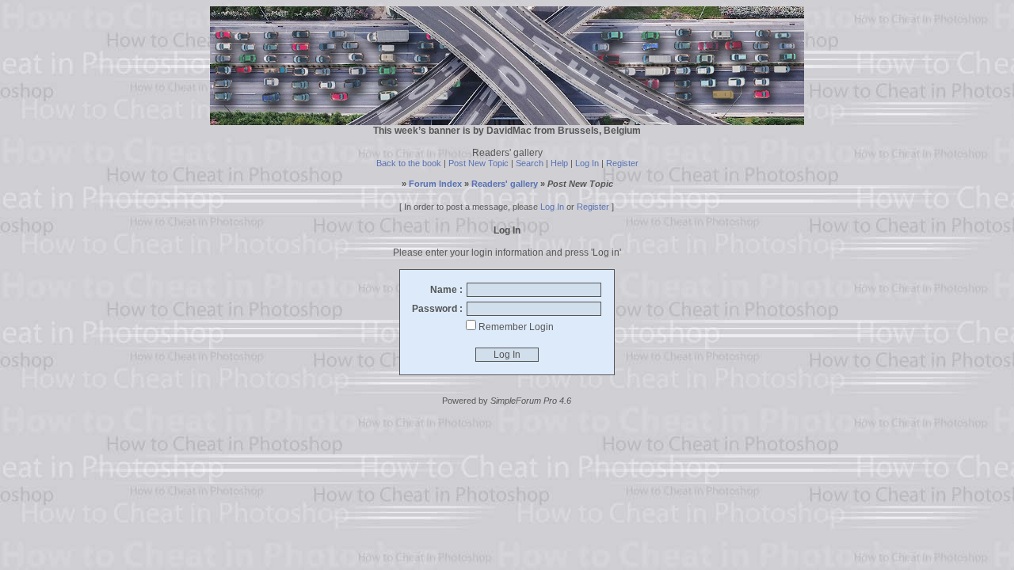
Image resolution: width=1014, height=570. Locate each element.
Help (559, 163)
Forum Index (435, 183)
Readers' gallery (504, 183)
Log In (587, 163)
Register (622, 163)
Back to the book (408, 163)
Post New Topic (478, 163)
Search (529, 163)
